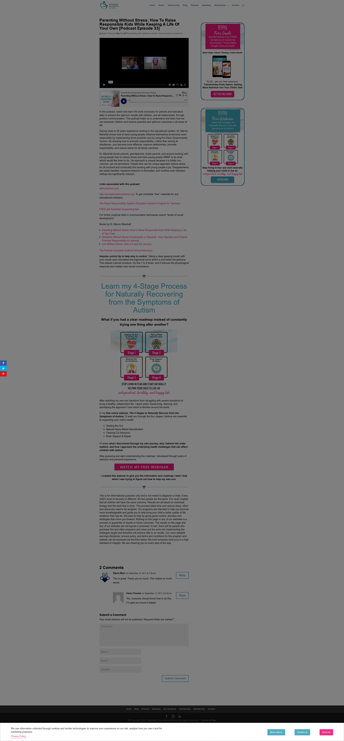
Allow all (326, 732)
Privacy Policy (18, 736)
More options (276, 732)
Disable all (302, 732)
